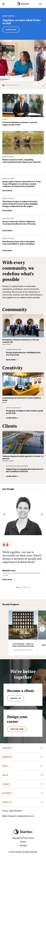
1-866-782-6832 (15, 811)
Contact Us (15, 698)
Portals (23, 842)
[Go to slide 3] (22, 587)
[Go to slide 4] (24, 587)
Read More (7, 580)
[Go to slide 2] (19, 587)
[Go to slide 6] (29, 587)
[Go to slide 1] (17, 587)
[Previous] (4, 514)
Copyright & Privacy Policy (23, 838)
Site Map (23, 845)
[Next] (42, 514)
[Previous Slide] (35, 85)
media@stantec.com (25, 816)
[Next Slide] (41, 85)
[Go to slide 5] (26, 587)
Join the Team (16, 729)
